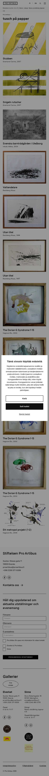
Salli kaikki (24, 406)
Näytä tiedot (24, 414)
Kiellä (24, 399)
